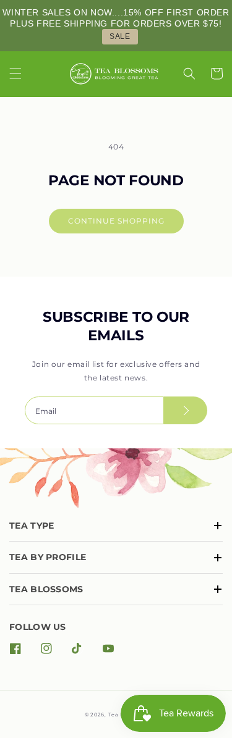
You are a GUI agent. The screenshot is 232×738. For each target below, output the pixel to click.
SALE (120, 36)
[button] (15, 73)
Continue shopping (116, 220)
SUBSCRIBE (185, 410)
